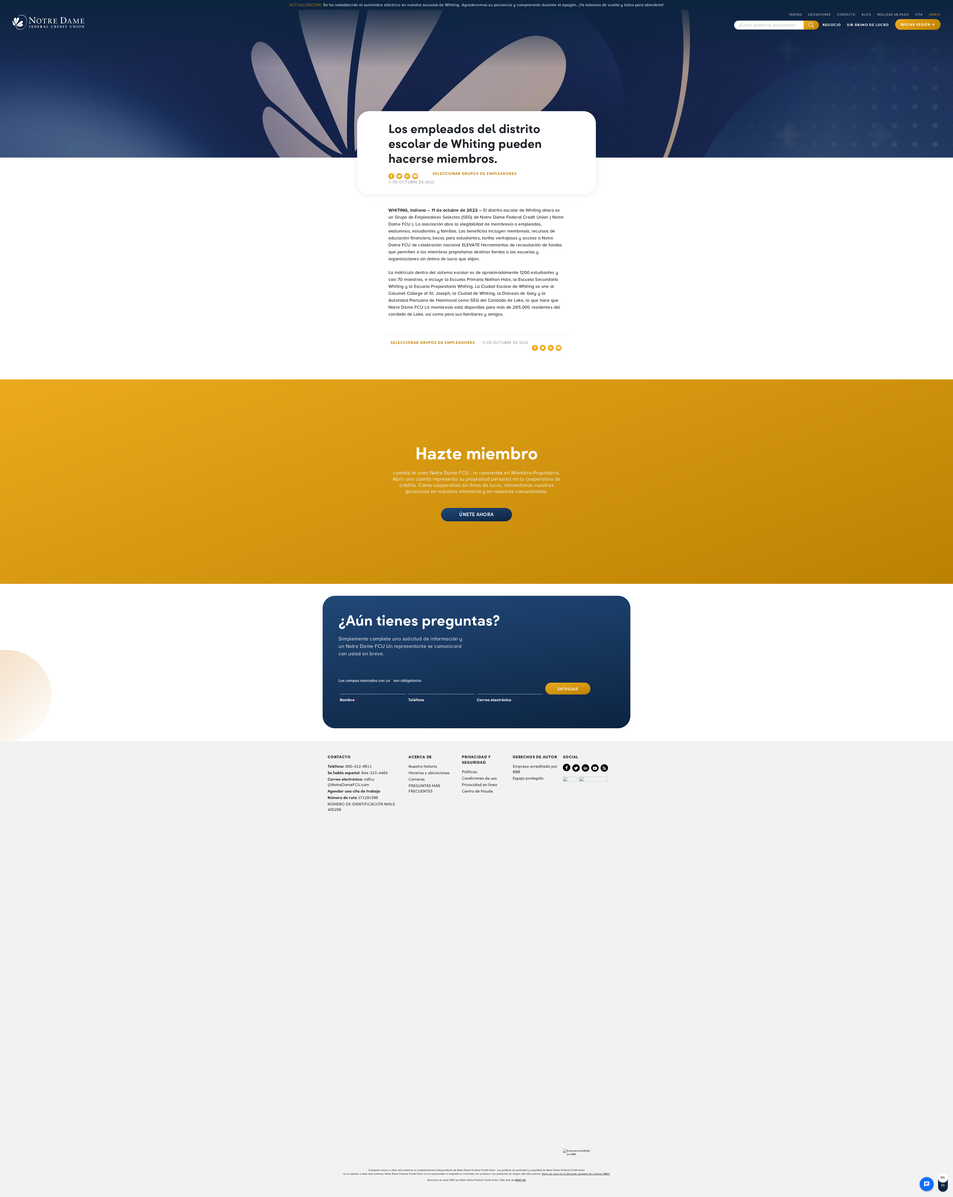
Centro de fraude (477, 791)
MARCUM (520, 1180)
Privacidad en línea (479, 784)
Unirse (935, 14)
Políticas (469, 771)
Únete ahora (476, 513)
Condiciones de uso (479, 778)
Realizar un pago (893, 14)
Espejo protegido (528, 778)
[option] (943, 1177)
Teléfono (416, 699)
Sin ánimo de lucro (868, 24)
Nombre (349, 699)
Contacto (846, 14)
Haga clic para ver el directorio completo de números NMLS (576, 1174)
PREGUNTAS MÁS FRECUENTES (424, 788)
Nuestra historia (422, 766)
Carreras (416, 779)
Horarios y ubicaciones (428, 772)
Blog (866, 14)
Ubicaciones (819, 14)
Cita (919, 14)
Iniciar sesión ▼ (917, 24)
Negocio (831, 24)
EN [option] (943, 1177)
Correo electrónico (495, 699)
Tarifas (795, 14)
